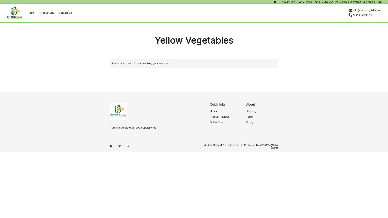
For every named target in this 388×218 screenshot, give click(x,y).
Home (31, 12)
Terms (250, 116)
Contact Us (65, 12)
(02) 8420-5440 (362, 14)
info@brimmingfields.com (367, 10)
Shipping (251, 111)
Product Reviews (219, 116)
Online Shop (217, 122)
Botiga (274, 147)
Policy (249, 122)
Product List (47, 12)
